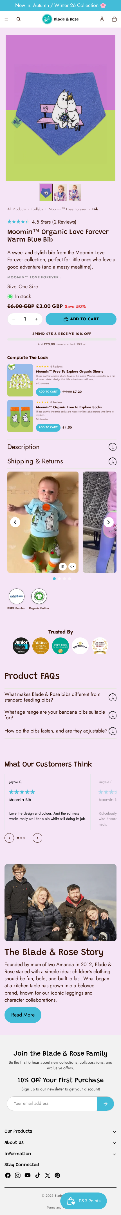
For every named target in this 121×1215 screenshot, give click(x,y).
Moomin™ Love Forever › (34, 277)
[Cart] (114, 19)
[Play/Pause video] (63, 567)
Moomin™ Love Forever (67, 209)
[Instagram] (17, 1175)
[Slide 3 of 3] (75, 192)
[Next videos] (109, 522)
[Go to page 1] (54, 578)
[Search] (18, 19)
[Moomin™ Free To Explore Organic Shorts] (20, 380)
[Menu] (6, 19)
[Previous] (9, 838)
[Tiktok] (37, 1175)
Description (23, 447)
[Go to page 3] (64, 578)
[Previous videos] (15, 522)
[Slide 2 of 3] (60, 192)
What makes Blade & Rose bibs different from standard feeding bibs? (52, 697)
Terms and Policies (60, 1207)
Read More (23, 1014)
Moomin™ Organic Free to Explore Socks (69, 407)
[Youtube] (27, 1175)
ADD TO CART (48, 391)
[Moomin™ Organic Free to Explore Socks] (20, 416)
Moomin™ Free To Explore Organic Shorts (69, 371)
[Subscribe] (105, 1103)
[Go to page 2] (59, 578)
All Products (16, 209)
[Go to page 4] (69, 578)
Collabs (37, 209)
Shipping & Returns (35, 461)
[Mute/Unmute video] (72, 567)
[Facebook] (8, 1175)
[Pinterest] (57, 1175)
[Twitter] (47, 1175)
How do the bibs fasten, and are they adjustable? (56, 730)
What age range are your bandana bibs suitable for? (55, 714)
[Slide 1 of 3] (46, 192)
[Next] (37, 838)
